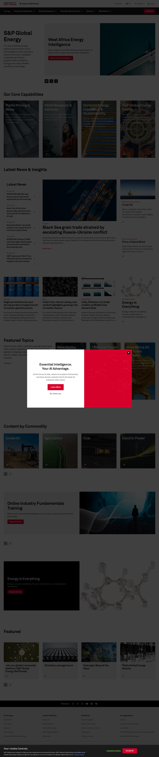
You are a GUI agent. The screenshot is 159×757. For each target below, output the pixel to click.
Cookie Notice (79, 755)
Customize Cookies (114, 751)
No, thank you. (55, 393)
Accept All (130, 751)
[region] (79, 751)
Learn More (56, 387)
